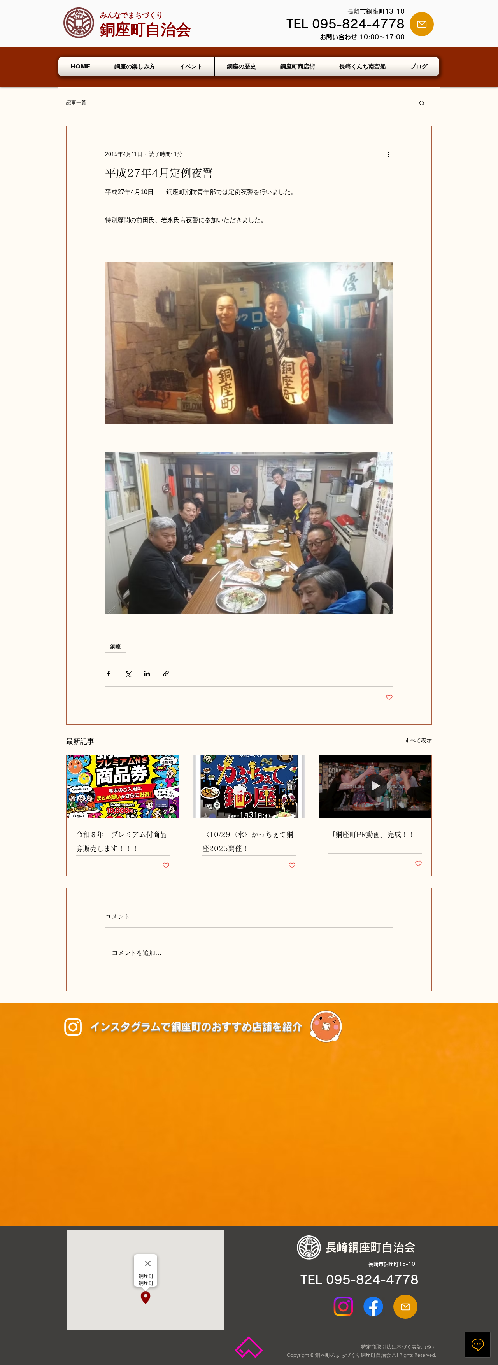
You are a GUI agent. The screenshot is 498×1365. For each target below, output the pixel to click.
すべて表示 (418, 740)
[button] (422, 103)
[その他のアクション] (388, 154)
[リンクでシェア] (166, 673)
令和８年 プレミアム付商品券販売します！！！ (121, 841)
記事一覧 (76, 102)
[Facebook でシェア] (108, 673)
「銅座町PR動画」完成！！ (371, 834)
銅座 (115, 646)
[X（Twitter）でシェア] (128, 673)
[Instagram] (73, 1026)
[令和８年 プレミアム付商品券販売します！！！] (123, 786)
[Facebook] (373, 1306)
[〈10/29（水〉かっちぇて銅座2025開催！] (249, 786)
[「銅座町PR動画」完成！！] (375, 786)
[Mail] (422, 24)
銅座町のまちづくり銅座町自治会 (353, 1355)
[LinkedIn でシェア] (147, 673)
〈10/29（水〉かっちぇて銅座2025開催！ (247, 841)
